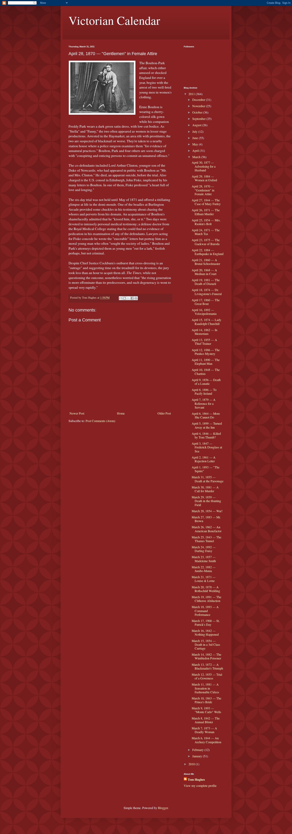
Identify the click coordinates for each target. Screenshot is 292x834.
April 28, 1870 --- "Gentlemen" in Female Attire (203, 190)
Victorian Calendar (114, 20)
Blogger (163, 808)
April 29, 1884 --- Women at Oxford (204, 178)
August (197, 125)
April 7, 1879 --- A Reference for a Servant (204, 403)
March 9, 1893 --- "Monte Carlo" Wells (206, 710)
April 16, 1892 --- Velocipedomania (204, 312)
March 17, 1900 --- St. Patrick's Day (206, 623)
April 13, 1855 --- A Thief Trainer (204, 342)
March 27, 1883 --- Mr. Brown (206, 519)
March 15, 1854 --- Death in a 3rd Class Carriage (206, 644)
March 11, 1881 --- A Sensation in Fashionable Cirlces (205, 688)
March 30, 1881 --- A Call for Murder (205, 489)
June (195, 138)
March (196, 157)
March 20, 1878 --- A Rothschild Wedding (206, 589)
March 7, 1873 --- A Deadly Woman (204, 730)
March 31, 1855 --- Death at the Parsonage (207, 479)
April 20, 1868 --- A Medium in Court (204, 272)
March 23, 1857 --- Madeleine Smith (204, 559)
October (197, 112)
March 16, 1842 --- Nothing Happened (205, 632)
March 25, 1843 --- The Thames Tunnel (206, 539)
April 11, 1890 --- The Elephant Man (206, 362)
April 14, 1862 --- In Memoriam (204, 332)
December (199, 99)
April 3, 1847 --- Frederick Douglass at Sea (207, 447)
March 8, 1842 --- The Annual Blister (206, 720)
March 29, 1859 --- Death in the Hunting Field (206, 501)
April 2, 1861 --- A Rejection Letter (204, 459)
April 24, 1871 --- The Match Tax (206, 232)
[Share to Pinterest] (136, 298)
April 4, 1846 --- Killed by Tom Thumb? (206, 435)
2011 (192, 94)
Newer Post (77, 413)
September (199, 119)
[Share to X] (128, 298)
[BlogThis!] (125, 298)
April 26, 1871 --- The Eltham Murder (206, 212)
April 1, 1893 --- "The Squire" (205, 469)
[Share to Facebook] (132, 298)
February (198, 750)
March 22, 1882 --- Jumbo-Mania (204, 569)
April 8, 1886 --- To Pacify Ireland (204, 392)
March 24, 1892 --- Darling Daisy (204, 549)
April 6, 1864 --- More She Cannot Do (206, 415)
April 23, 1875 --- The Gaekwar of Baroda (206, 242)
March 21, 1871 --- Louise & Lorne (204, 579)
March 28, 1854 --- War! (207, 511)
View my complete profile (200, 785)
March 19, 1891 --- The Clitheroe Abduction (206, 599)
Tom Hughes (196, 779)
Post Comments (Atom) (100, 421)
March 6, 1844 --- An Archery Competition (206, 740)
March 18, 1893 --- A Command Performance (205, 610)
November (199, 106)
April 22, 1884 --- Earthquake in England (207, 252)
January (197, 756)
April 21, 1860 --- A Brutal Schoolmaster (206, 262)
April (196, 150)
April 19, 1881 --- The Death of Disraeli (206, 282)
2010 (192, 764)
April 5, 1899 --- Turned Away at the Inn (207, 425)
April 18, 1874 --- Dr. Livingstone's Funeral (207, 292)
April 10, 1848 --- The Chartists (206, 371)
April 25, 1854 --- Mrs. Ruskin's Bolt (206, 222)
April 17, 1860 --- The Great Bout (206, 302)
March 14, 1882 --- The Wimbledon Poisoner (206, 656)
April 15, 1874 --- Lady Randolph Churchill (206, 322)
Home (121, 413)
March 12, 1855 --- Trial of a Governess (207, 676)
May (195, 144)
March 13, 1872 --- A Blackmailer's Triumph (207, 666)
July (195, 131)
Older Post (164, 413)
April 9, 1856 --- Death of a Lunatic (206, 382)
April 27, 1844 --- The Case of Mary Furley (206, 202)
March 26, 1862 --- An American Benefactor (206, 529)
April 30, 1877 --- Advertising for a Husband (204, 166)
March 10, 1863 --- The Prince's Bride (206, 700)
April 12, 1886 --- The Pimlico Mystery (206, 352)
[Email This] (121, 298)
